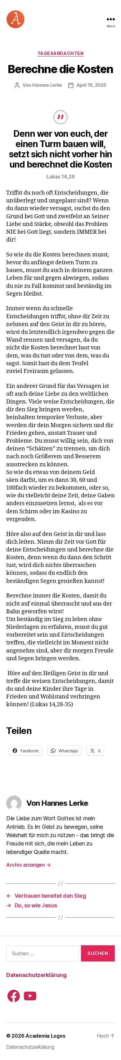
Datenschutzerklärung (36, 975)
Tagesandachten (60, 53)
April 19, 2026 (91, 85)
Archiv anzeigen (28, 865)
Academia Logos (45, 1036)
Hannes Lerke (47, 85)
